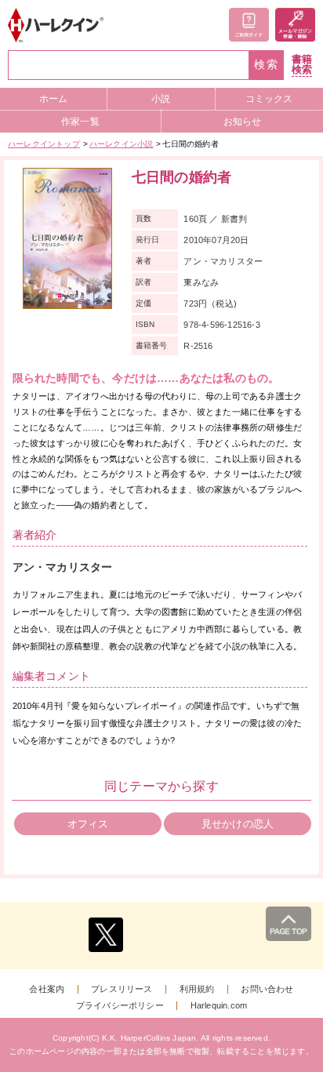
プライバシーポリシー (120, 1005)
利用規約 (197, 989)
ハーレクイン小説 (121, 144)
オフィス (88, 824)
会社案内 (46, 989)
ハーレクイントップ (44, 144)
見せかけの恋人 (237, 824)
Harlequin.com (219, 1005)
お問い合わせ (267, 989)
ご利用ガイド (249, 25)
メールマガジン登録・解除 (295, 25)
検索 (266, 65)
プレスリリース (121, 989)
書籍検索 (302, 64)
